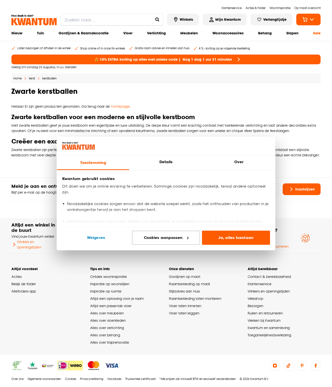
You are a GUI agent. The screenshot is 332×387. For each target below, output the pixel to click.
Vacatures (114, 379)
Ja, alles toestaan (235, 237)
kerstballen (49, 78)
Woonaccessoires (228, 33)
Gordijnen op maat (184, 276)
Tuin (40, 33)
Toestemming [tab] (93, 162)
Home (17, 78)
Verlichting (156, 33)
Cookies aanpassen (163, 237)
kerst (32, 78)
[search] (112, 19)
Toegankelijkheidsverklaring (269, 335)
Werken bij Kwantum (264, 320)
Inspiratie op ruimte (106, 291)
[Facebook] (316, 365)
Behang (265, 33)
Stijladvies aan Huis (184, 291)
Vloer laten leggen (184, 313)
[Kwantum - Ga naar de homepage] (34, 20)
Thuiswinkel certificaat (140, 379)
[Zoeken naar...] (157, 19)
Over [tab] (239, 162)
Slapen (292, 33)
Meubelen (189, 33)
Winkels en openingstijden (29, 244)
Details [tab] (166, 162)
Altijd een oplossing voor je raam (117, 298)
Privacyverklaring (91, 379)
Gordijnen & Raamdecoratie (84, 33)
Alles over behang (105, 335)
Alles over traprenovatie (109, 342)
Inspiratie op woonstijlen (109, 284)
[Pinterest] (302, 365)
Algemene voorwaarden (44, 379)
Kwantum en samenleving (269, 328)
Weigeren (96, 237)
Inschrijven (305, 189)
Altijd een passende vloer (110, 306)
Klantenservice (259, 284)
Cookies (70, 379)
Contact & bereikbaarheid (269, 276)
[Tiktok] (288, 365)
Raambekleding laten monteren (195, 298)
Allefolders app (23, 291)
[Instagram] (275, 365)
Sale (317, 33)
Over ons (17, 379)
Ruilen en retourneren (265, 313)
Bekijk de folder (23, 284)
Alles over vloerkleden (108, 320)
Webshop (255, 298)
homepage (120, 106)
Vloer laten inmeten (185, 306)
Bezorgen (255, 306)
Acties (16, 276)
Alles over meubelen (107, 313)
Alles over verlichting (107, 328)
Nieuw (16, 33)
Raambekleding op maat (189, 284)
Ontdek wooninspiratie (108, 276)
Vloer (127, 33)
